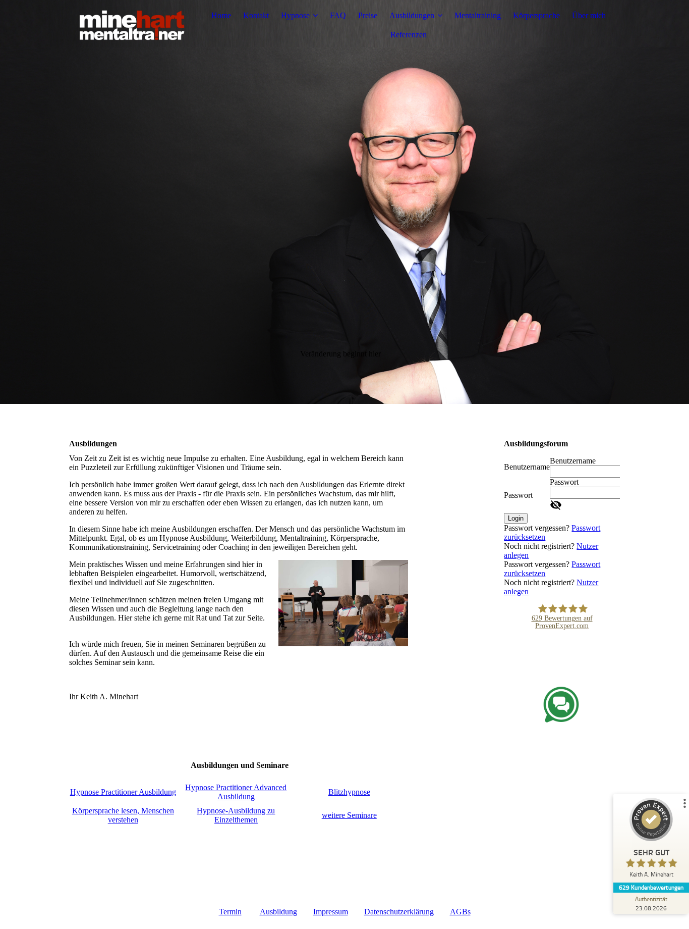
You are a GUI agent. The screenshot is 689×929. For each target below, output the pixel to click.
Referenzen (408, 34)
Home (221, 15)
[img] (132, 25)
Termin (230, 911)
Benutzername (527, 466)
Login (516, 518)
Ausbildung (278, 911)
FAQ (338, 15)
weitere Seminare (349, 815)
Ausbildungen (411, 15)
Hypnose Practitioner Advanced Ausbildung (235, 792)
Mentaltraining (477, 15)
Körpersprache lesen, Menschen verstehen (123, 815)
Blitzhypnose (349, 792)
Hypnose (295, 15)
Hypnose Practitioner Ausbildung (123, 792)
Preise (367, 15)
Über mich (589, 15)
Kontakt (256, 15)
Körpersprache (536, 15)
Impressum (330, 911)
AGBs (460, 911)
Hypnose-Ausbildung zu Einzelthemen (236, 815)
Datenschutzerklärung (399, 911)
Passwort (518, 495)
